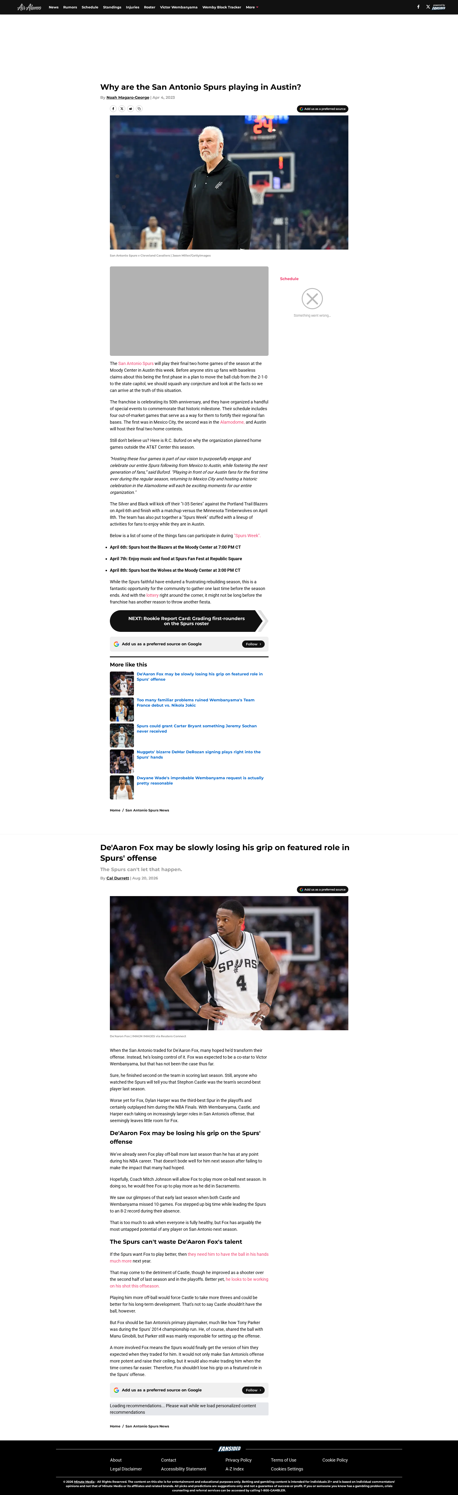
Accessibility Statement (183, 1468)
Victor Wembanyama (179, 7)
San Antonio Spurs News (147, 810)
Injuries (132, 7)
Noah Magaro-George (128, 97)
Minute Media (84, 1481)
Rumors (70, 7)
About (116, 1460)
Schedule (90, 7)
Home (115, 810)
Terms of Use (283, 1460)
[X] (428, 7)
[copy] (139, 108)
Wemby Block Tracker (221, 7)
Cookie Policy (335, 1460)
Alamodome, (232, 422)
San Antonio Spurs (136, 363)
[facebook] (418, 7)
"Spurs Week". (247, 535)
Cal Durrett (118, 878)
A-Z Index (235, 1468)
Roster (149, 7)
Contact (168, 1460)
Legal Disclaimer (126, 1468)
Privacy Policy (239, 1460)
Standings (112, 7)
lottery (152, 595)
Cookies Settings (287, 1468)
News (53, 7)
